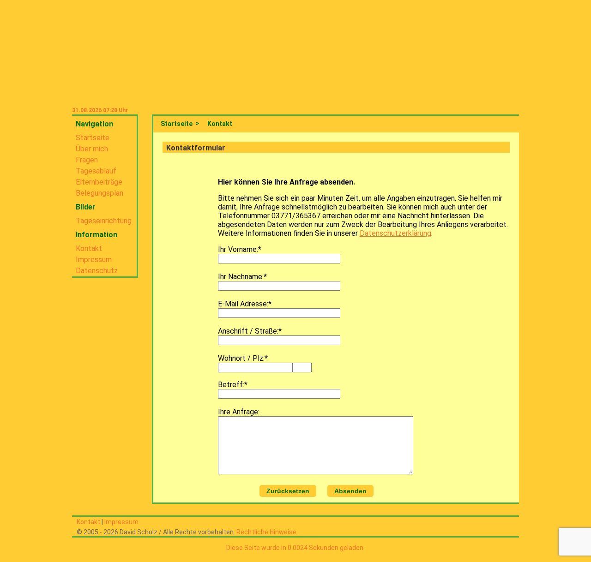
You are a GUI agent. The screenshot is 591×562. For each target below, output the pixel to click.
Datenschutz (97, 270)
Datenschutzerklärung (395, 233)
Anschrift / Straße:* (250, 331)
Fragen (87, 159)
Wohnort (232, 358)
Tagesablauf (96, 171)
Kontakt (89, 248)
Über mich (92, 148)
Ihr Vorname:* (239, 249)
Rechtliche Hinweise (266, 532)
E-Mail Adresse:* (244, 303)
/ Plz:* (257, 358)
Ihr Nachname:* (242, 276)
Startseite (92, 137)
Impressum (94, 259)
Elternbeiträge (99, 182)
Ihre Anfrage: (238, 411)
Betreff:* (232, 384)
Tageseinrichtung (104, 220)
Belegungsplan (99, 193)
